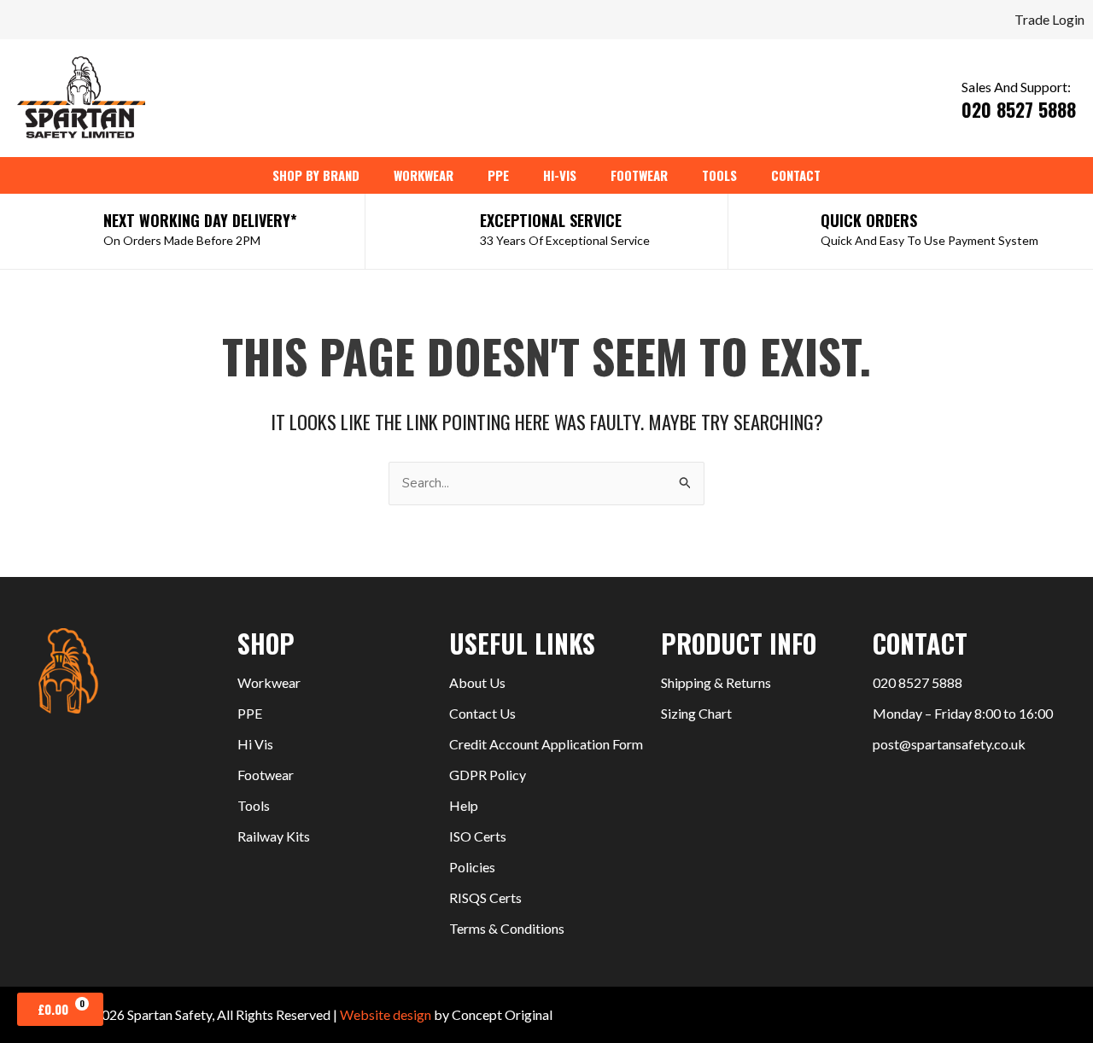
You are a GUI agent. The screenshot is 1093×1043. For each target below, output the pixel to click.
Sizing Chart (696, 713)
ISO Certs (477, 836)
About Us (477, 682)
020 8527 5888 (917, 682)
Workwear (269, 682)
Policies (472, 867)
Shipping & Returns (716, 682)
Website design (385, 1014)
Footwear (265, 774)
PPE (249, 713)
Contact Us (482, 713)
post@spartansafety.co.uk (949, 744)
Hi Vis (255, 744)
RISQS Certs (485, 897)
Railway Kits (273, 836)
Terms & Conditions (506, 928)
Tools (253, 805)
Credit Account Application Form (546, 744)
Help (463, 805)
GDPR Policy (487, 774)
